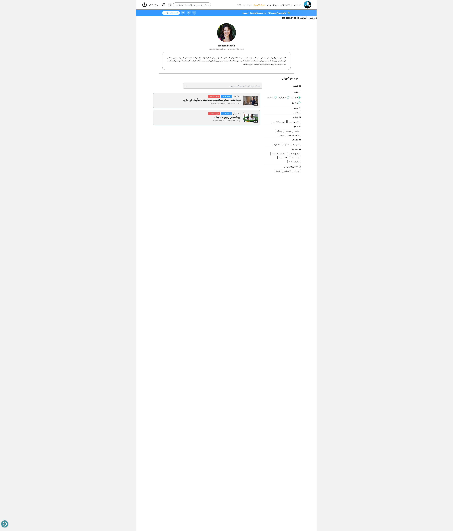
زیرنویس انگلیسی (279, 122)
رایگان (297, 112)
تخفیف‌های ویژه (259, 5)
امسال (277, 171)
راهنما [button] (239, 5)
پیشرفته (279, 131)
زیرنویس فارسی (294, 122)
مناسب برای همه (293, 135)
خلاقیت (286, 144)
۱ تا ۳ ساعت (295, 158)
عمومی (282, 135)
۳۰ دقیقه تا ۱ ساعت (278, 154)
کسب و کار (296, 144)
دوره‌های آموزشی (286, 5)
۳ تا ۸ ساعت (283, 158)
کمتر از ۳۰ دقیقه (294, 154)
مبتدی (297, 131)
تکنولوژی (277, 144)
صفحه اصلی (298, 5)
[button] (163, 5)
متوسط (288, 131)
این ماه (297, 171)
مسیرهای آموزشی (273, 5)
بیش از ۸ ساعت (294, 162)
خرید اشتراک (247, 5)
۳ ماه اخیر (287, 171)
